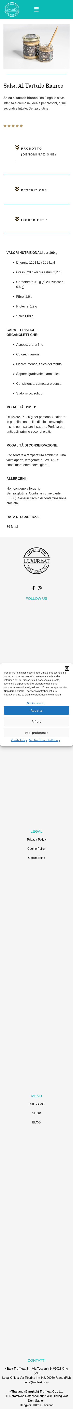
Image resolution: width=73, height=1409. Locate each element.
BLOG (36, 1122)
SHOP (36, 1113)
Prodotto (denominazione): (35, 154)
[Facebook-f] (33, 588)
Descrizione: (35, 190)
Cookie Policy (19, 740)
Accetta (37, 710)
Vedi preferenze (36, 733)
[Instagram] (40, 588)
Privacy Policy (36, 839)
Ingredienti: (34, 220)
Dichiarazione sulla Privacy (44, 740)
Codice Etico (36, 857)
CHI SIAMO (37, 1104)
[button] (67, 668)
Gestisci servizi (35, 703)
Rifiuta (36, 722)
